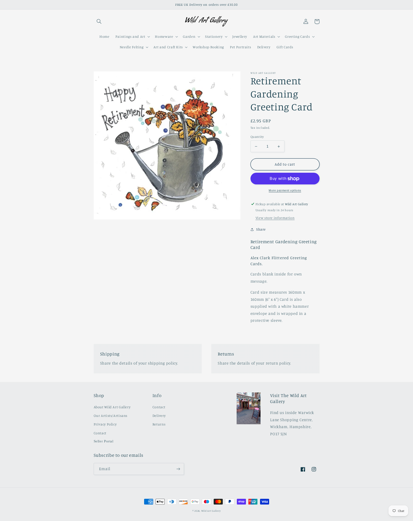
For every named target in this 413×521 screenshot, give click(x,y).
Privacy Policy (105, 424)
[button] (99, 21)
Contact (100, 433)
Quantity (257, 137)
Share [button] (261, 229)
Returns (158, 424)
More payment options (285, 190)
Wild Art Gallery (211, 510)
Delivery (159, 416)
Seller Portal (104, 441)
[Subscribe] (178, 469)
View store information (275, 218)
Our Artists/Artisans (111, 416)
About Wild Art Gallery (112, 407)
